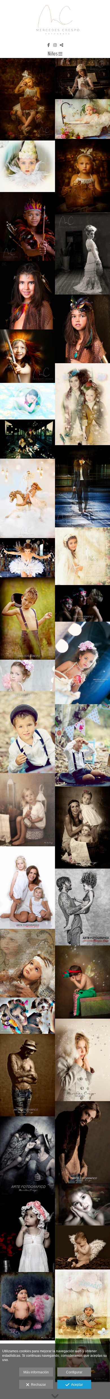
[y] (82, 1060)
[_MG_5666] (82, 1247)
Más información (36, 1372)
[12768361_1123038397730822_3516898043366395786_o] (82, 556)
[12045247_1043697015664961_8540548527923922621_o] (27, 439)
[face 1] (27, 1075)
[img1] (82, 1204)
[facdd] (27, 887)
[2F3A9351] (82, 663)
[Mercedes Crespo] (55, 20)
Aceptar (76, 1385)
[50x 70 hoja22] (82, 328)
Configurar (74, 1372)
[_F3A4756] (27, 99)
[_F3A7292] (82, 78)
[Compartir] (61, 45)
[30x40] (27, 809)
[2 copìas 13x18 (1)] (82, 119)
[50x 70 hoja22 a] (27, 295)
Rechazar (37, 1385)
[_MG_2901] (27, 1306)
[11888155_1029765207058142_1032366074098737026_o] (27, 557)
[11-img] (82, 175)
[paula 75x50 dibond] (27, 1016)
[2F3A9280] (82, 603)
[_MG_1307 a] (82, 1303)
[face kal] (82, 907)
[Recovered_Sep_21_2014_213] (27, 732)
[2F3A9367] (27, 675)
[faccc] (82, 827)
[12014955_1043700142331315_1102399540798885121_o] (82, 486)
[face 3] (82, 1142)
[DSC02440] (27, 166)
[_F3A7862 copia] (27, 401)
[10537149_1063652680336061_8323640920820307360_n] (82, 404)
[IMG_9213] (82, 982)
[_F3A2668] (27, 226)
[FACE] (27, 1157)
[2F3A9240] (27, 618)
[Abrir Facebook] (48, 45)
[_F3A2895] (82, 253)
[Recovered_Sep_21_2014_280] (82, 745)
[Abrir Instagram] (55, 45)
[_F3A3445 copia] (27, 356)
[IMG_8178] (27, 963)
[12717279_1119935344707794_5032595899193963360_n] (27, 498)
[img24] (27, 1235)
